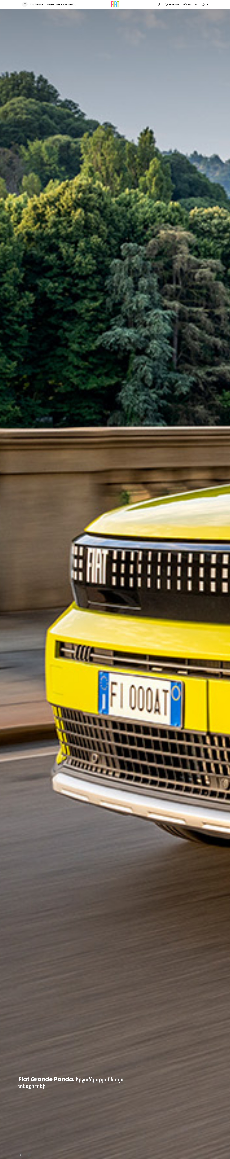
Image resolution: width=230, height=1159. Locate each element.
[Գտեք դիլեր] (159, 4)
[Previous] (20, 1155)
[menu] (24, 4)
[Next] (29, 1155)
